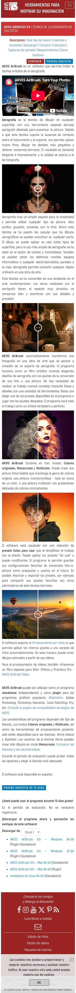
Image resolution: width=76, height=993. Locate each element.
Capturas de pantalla (21, 50)
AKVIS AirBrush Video (15, 674)
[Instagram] (26, 909)
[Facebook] (19, 909)
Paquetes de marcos (38, 950)
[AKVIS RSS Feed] (56, 909)
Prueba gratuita (59, 61)
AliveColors (56, 698)
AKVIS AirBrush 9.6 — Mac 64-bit (30, 862)
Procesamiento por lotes (48, 643)
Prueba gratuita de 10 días (24, 787)
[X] (41, 909)
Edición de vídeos (38, 943)
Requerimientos (47, 50)
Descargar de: (11, 831)
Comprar (45, 45)
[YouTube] (33, 909)
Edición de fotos (38, 937)
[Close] (72, 959)
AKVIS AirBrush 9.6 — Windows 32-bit (42, 851)
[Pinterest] (49, 909)
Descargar (30, 45)
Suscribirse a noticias (38, 919)
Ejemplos (59, 45)
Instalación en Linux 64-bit (27, 876)
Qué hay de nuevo (38, 40)
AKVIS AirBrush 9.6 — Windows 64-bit (42, 839)
